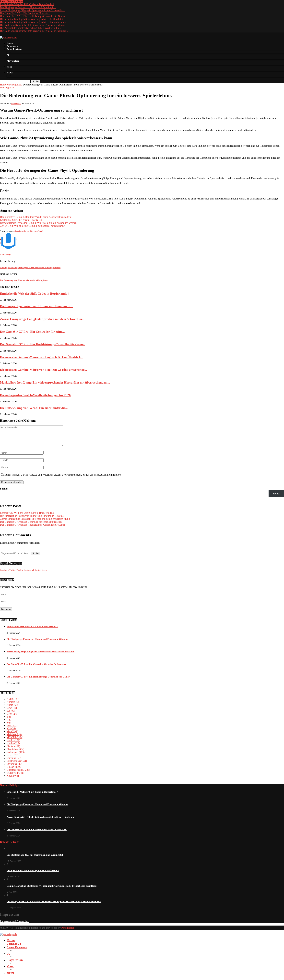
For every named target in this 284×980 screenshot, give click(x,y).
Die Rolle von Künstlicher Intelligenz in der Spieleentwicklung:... (34, 25)
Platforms (13, 746)
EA (11, 710)
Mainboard (14, 734)
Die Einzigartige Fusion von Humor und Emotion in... (28, 7)
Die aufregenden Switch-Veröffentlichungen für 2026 (35, 395)
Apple (12, 704)
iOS (11, 728)
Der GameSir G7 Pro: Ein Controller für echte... (25, 13)
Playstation (13, 61)
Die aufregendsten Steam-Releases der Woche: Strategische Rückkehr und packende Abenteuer (54, 901)
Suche (35, 81)
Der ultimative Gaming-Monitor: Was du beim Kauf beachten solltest (35, 217)
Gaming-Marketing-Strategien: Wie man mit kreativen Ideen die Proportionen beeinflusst (51, 886)
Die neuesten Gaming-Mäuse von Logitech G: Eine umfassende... (34, 22)
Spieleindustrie (17, 761)
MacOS (12, 731)
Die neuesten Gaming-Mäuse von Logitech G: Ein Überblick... (32, 19)
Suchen (4, 488)
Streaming (14, 763)
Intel (12, 725)
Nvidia (13, 743)
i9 (9, 722)
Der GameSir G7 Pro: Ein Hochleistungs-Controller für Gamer (32, 16)
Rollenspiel (15, 752)
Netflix (13, 740)
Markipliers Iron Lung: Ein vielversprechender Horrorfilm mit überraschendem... (55, 382)
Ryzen (12, 755)
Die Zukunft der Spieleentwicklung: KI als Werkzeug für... (30, 28)
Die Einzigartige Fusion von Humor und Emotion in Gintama (32, 515)
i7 (9, 719)
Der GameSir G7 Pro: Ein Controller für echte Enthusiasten (31, 521)
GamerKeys (16, 103)
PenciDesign (67, 927)
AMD (13, 699)
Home (10, 43)
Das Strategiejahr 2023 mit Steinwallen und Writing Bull (35, 855)
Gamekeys (12, 46)
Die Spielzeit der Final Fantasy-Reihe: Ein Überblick (33, 870)
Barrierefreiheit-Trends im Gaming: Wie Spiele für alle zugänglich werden (38, 222)
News (9, 72)
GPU (12, 713)
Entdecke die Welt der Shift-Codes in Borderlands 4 (27, 4)
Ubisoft (14, 766)
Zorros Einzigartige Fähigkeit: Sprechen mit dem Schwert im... (32, 10)
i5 (9, 716)
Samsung (14, 758)
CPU (12, 707)
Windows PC (15, 772)
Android (13, 701)
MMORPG (15, 737)
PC (8, 55)
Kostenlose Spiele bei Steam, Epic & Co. (21, 220)
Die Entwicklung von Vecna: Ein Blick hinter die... (34, 408)
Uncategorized (14, 84)
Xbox (9, 66)
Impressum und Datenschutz (14, 921)
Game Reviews (14, 49)
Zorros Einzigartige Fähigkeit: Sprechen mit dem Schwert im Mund (35, 518)
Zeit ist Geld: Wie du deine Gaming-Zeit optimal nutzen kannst (32, 225)
